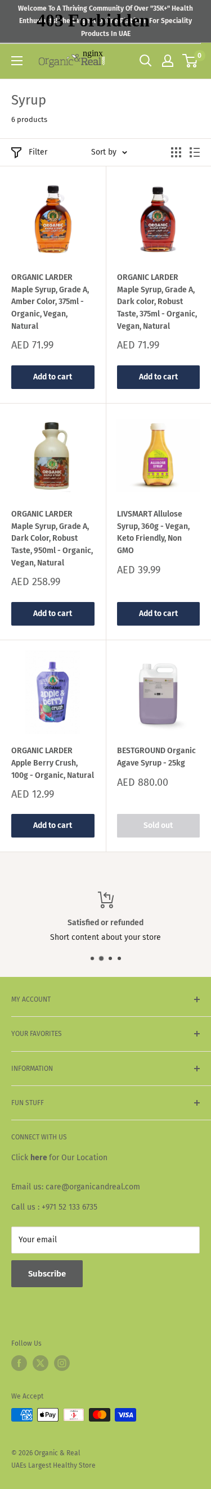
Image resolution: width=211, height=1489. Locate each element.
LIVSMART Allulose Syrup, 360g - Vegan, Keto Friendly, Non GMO (153, 532)
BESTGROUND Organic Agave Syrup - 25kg (156, 757)
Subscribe (47, 1274)
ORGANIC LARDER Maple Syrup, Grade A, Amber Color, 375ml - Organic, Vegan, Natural (50, 302)
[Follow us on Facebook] (19, 1363)
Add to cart (52, 377)
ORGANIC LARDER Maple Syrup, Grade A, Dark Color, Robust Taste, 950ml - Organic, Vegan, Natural (52, 538)
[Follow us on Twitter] (40, 1363)
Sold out (158, 825)
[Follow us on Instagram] (62, 1363)
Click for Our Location (59, 1157)
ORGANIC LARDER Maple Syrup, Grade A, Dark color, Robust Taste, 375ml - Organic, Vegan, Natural (157, 302)
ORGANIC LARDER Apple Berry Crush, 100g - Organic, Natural (52, 763)
